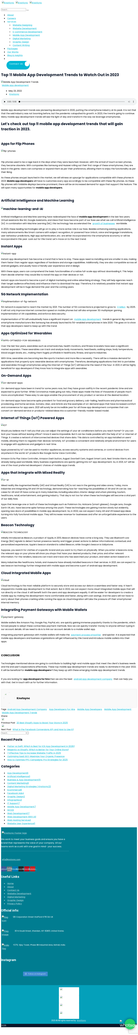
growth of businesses (103, 223)
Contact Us (13, 890)
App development (17, 773)
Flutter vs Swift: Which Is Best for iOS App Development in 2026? (41, 746)
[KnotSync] (8, 2)
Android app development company (27, 709)
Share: (4, 716)
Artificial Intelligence (18, 776)
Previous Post (8, 722)
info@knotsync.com (11, 859)
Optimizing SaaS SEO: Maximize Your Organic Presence (36, 756)
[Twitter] (11, 716)
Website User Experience (21, 823)
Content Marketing (18, 783)
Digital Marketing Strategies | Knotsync (29, 786)
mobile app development (117, 709)
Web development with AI (21, 816)
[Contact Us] (30, 58)
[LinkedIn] (15, 716)
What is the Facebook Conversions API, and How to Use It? (43, 729)
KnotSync (81, 1020)
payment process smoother (86, 634)
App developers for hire (62, 709)
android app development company (93, 679)
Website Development (19, 893)
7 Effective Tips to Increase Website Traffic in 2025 (34, 753)
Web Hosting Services (19, 820)
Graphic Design (15, 900)
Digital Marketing (16, 896)
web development (18, 813)
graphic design (16, 796)
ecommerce (14, 789)
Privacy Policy (14, 903)
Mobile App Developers (89, 709)
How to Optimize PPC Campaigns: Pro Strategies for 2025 (37, 759)
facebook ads (15, 793)
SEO (10, 810)
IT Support (13, 803)
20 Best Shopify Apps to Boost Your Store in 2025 (42, 722)
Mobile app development (15, 85)
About (10, 886)
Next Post (6, 729)
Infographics (14, 800)
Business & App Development (24, 779)
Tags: (4, 709)
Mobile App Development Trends (19, 712)
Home (10, 883)
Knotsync (14, 94)
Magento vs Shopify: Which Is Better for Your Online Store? (38, 749)
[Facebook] (9, 716)
